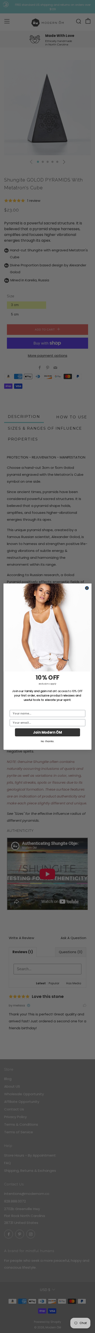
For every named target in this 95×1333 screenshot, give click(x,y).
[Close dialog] (87, 588)
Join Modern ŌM (47, 732)
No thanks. (47, 741)
